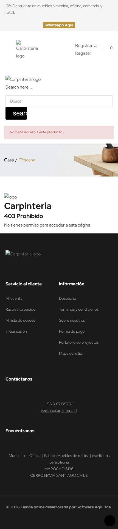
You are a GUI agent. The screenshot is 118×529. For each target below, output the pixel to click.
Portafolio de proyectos (79, 342)
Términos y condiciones (79, 309)
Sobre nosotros (72, 320)
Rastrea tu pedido (20, 309)
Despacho (67, 298)
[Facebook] (7, 270)
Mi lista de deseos (20, 320)
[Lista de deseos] (103, 48)
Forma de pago (72, 331)
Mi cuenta (13, 298)
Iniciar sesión (16, 331)
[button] (59, 25)
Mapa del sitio (70, 353)
